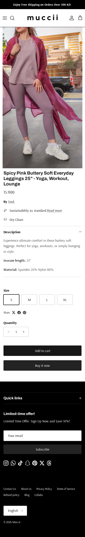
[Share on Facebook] (19, 312)
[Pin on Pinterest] (24, 312)
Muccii (16, 522)
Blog (26, 495)
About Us (26, 489)
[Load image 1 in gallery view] (42, 97)
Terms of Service (66, 489)
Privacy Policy (44, 489)
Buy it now (42, 365)
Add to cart (42, 351)
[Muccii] (43, 18)
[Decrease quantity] (7, 332)
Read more (54, 210)
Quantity (10, 323)
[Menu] (5, 18)
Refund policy (11, 495)
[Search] (14, 18)
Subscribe (42, 449)
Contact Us (9, 489)
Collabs (38, 495)
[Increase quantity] (25, 332)
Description (11, 232)
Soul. (11, 201)
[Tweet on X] (13, 312)
